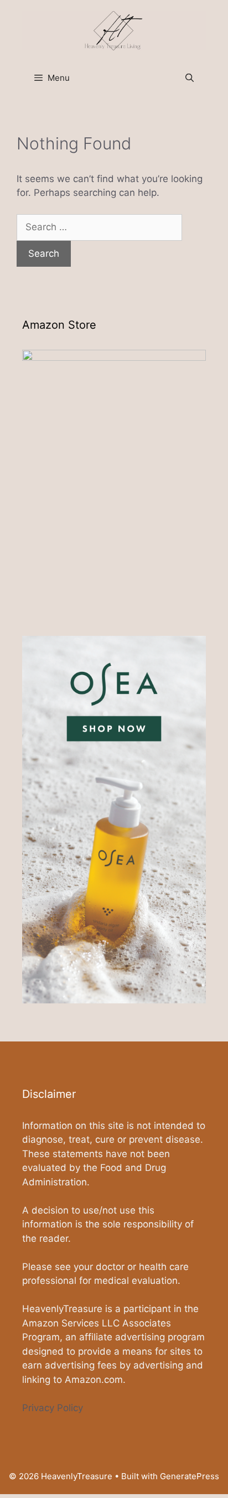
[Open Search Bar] (189, 78)
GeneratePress (189, 1476)
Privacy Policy (52, 1407)
